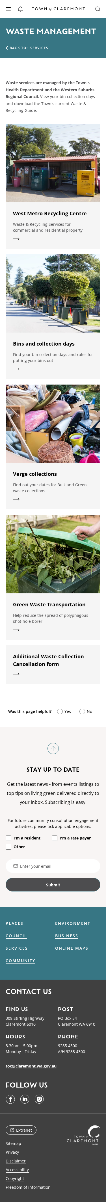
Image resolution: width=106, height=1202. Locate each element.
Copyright (15, 1178)
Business (66, 936)
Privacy (12, 1152)
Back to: (19, 47)
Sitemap (13, 1143)
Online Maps (71, 948)
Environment (72, 923)
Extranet (24, 1130)
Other (19, 846)
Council (16, 936)
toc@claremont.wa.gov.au (31, 1066)
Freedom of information (28, 1187)
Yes (67, 711)
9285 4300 (67, 1045)
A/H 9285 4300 (71, 1051)
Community (20, 961)
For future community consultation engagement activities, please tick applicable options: (53, 823)
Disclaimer (16, 1161)
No (89, 711)
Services (17, 948)
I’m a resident (27, 838)
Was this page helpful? (29, 711)
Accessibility (17, 1169)
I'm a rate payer (75, 838)
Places (14, 923)
